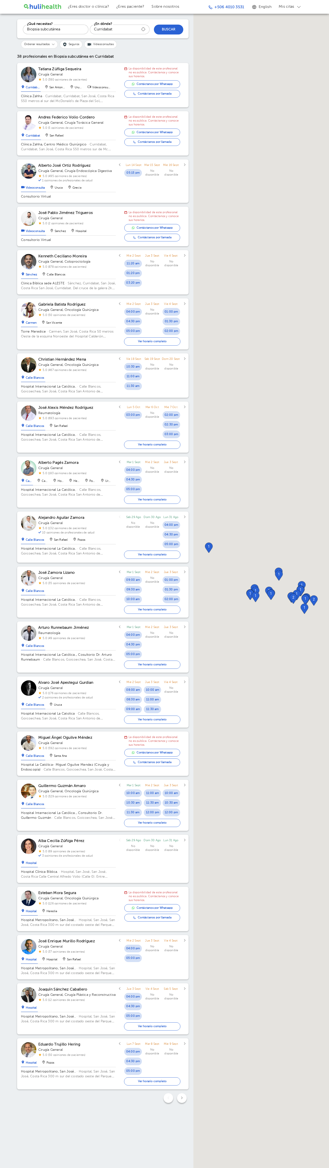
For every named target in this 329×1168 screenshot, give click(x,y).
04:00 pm (133, 311)
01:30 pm (171, 321)
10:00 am (133, 599)
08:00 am (133, 690)
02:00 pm (171, 331)
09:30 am (133, 589)
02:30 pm (171, 424)
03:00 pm (133, 415)
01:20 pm (133, 273)
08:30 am (133, 699)
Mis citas (286, 7)
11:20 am (133, 263)
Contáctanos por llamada (154, 93)
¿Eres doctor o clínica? (88, 7)
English (265, 7)
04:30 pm (133, 321)
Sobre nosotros (165, 7)
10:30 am (133, 366)
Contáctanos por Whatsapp (155, 84)
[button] (305, 599)
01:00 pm (171, 311)
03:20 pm (133, 282)
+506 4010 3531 (229, 7)
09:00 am (133, 580)
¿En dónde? (103, 24)
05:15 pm (133, 172)
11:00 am (133, 376)
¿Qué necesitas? (40, 24)
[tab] (31, 86)
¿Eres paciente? (130, 7)
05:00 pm (133, 331)
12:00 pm (152, 812)
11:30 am (133, 386)
